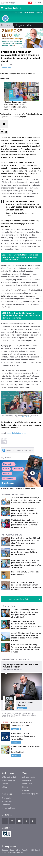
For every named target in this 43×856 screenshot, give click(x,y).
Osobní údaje (15, 850)
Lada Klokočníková (14, 433)
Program (18, 12)
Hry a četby (7, 464)
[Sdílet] (6, 132)
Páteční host (6, 68)
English (37, 850)
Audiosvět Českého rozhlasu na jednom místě (18, 489)
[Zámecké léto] (21, 38)
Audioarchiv (29, 12)
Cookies (5, 850)
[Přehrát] (4, 124)
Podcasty (6, 805)
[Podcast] (2, 132)
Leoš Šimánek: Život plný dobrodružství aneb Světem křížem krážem (24, 552)
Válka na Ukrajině (9, 777)
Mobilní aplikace (8, 808)
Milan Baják (21, 107)
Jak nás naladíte (29, 777)
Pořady (6, 473)
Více (30, 25)
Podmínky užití (27, 850)
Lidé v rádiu (27, 784)
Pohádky (17, 469)
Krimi (5, 469)
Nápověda (26, 780)
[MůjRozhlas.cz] (4, 79)
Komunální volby (9, 780)
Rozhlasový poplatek (30, 794)
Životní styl (6, 25)
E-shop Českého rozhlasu (15, 659)
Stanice (5, 784)
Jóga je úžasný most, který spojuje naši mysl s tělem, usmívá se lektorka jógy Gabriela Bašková (20, 257)
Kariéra (25, 787)
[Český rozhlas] (8, 2)
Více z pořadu (9, 607)
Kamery (39, 12)
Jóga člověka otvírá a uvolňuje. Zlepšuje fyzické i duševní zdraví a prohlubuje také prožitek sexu (26, 500)
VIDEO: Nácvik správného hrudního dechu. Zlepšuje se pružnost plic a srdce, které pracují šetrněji (21, 315)
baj (25, 433)
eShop (4, 787)
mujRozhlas (6, 458)
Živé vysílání (8, 478)
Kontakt (25, 790)
